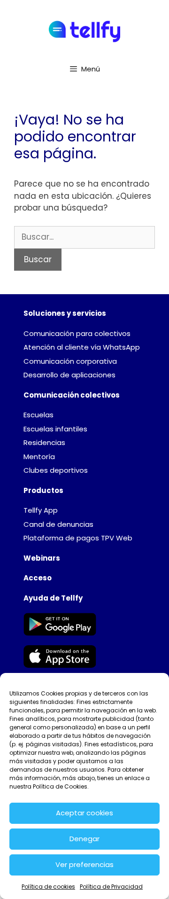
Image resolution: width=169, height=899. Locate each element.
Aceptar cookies (84, 813)
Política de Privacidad (111, 887)
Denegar (84, 839)
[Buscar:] (84, 236)
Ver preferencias (84, 864)
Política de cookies (48, 887)
